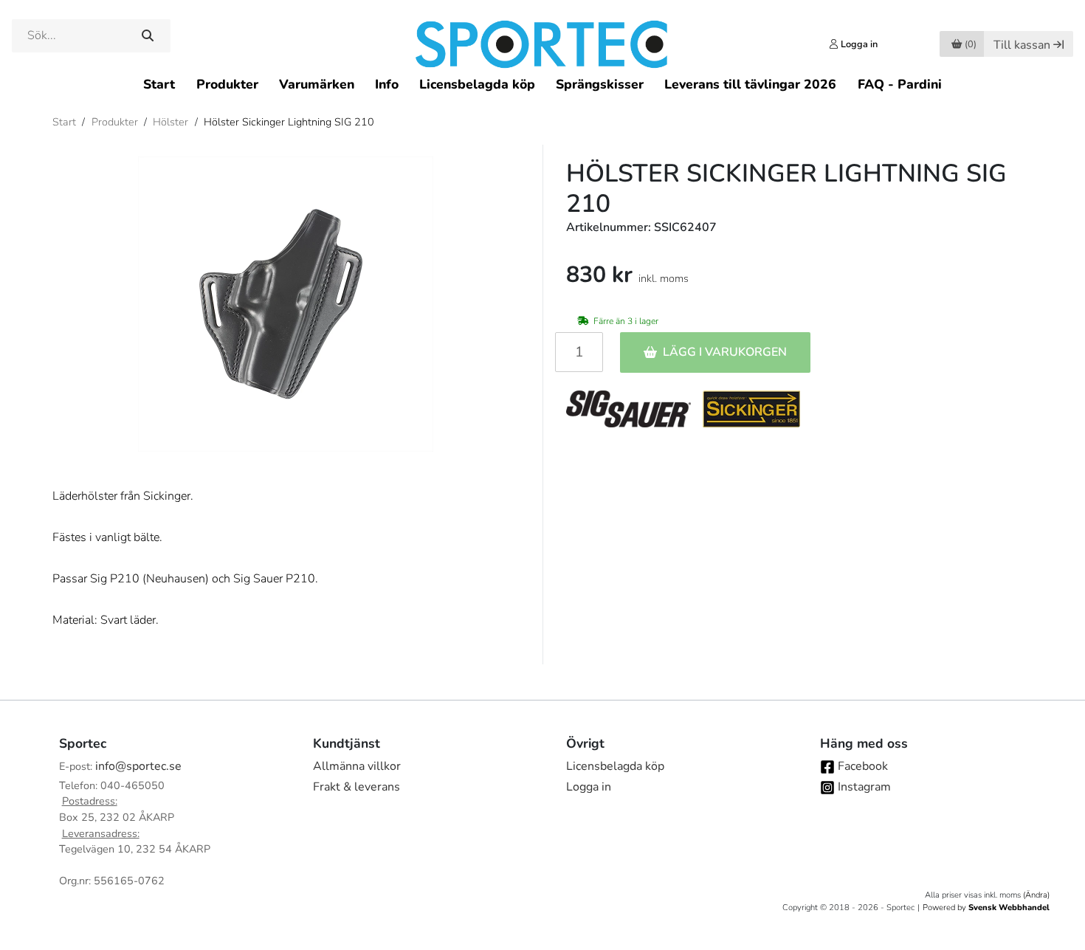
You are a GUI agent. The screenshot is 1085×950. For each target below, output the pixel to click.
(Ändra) (1036, 895)
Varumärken (316, 84)
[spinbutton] (579, 352)
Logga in (588, 787)
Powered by (986, 907)
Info (387, 84)
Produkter (227, 84)
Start (159, 84)
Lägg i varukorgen (725, 352)
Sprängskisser (600, 84)
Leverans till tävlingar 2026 (750, 84)
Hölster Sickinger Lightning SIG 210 (289, 121)
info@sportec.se (138, 766)
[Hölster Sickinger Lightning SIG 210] (285, 304)
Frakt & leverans (356, 787)
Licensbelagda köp (477, 84)
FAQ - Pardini (900, 84)
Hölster (170, 121)
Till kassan (1021, 45)
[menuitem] (159, 83)
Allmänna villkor (357, 766)
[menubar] (542, 83)
